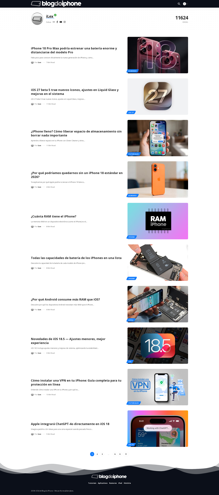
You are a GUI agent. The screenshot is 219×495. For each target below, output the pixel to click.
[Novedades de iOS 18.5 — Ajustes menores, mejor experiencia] (157, 345)
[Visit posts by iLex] (32, 62)
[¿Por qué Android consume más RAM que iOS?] (157, 304)
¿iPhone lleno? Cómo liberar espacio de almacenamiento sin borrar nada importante (76, 133)
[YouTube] (60, 22)
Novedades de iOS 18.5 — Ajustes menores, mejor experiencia (68, 341)
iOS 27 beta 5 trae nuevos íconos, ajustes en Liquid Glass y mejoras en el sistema (75, 92)
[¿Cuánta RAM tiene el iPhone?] (157, 221)
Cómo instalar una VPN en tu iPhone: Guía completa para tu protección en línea (76, 382)
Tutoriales (134, 154)
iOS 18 (131, 444)
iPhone (132, 237)
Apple (131, 320)
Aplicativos (102, 483)
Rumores (132, 71)
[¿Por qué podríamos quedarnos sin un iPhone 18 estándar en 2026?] (157, 179)
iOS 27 (131, 112)
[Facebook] (57, 22)
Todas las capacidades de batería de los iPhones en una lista (76, 258)
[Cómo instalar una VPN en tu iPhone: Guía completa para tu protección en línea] (157, 387)
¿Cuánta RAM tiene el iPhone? (53, 216)
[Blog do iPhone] (57, 4)
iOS (130, 362)
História (127, 483)
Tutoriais (92, 483)
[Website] (53, 22)
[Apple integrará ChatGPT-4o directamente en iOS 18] (157, 428)
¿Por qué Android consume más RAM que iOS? (65, 299)
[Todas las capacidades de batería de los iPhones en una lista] (157, 262)
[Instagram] (64, 22)
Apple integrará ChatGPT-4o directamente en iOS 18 (70, 424)
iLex (39, 62)
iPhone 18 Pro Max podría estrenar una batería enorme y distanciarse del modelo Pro (74, 50)
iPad (120, 483)
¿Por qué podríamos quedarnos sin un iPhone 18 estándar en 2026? (77, 175)
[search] (179, 4)
